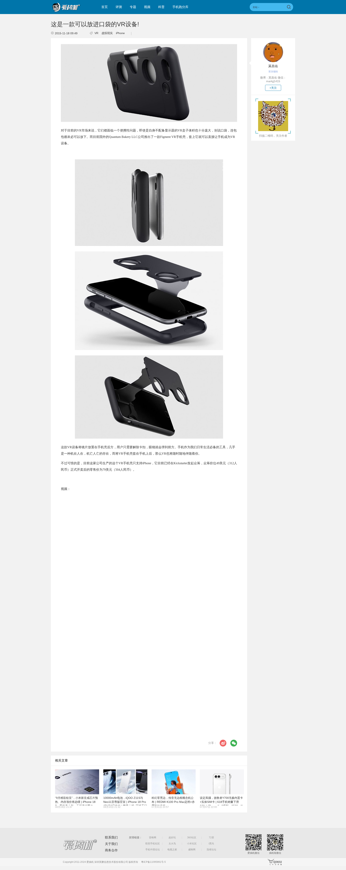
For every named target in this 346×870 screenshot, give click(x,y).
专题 (133, 7)
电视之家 (172, 849)
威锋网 (191, 849)
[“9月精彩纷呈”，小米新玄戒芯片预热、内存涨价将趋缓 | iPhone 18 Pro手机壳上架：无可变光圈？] (77, 781)
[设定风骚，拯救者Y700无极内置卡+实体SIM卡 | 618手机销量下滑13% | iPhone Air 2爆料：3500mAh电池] (222, 781)
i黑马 (211, 843)
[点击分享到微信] (233, 743)
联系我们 (111, 837)
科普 (161, 7)
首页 (104, 7)
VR (96, 33)
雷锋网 (152, 837)
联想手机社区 (152, 843)
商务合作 (111, 850)
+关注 (273, 87)
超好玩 (172, 837)
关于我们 (111, 844)
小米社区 (192, 843)
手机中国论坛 (152, 849)
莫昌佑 (273, 66)
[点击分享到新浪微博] (223, 743)
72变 (211, 837)
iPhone (120, 33)
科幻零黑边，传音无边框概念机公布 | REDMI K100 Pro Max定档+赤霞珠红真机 (173, 801)
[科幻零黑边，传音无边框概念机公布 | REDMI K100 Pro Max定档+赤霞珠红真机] (174, 781)
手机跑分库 (180, 7)
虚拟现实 (107, 33)
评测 (119, 7)
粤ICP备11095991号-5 (153, 862)
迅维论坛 (211, 849)
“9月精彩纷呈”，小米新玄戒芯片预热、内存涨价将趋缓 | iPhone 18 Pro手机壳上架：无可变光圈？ (76, 801)
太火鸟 (172, 843)
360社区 (191, 837)
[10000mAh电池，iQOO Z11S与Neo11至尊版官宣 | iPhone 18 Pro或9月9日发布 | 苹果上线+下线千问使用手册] (125, 781)
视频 (147, 7)
